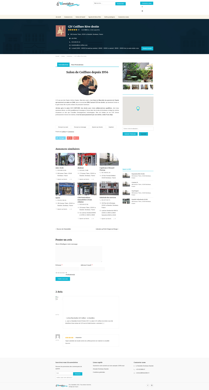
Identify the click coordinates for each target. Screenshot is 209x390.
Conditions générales (99, 372)
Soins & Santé (80, 17)
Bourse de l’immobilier (63, 229)
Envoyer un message (80, 127)
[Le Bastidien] (74, 4)
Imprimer (111, 127)
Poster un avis (147, 48)
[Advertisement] (138, 152)
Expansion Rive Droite (138, 174)
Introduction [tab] (63, 65)
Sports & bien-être (94, 17)
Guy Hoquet (135, 191)
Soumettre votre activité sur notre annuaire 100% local (108, 365)
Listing (63, 56)
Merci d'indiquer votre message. (67, 244)
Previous (124, 87)
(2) (78, 29)
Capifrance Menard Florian (107, 169)
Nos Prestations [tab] (77, 65)
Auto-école (60, 168)
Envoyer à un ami (63, 127)
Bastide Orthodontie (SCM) (140, 199)
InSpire (76, 386)
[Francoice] (58, 336)
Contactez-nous (146, 3)
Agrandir (143, 134)
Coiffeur (63, 131)
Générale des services (108, 197)
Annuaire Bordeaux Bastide (101, 369)
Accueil (58, 17)
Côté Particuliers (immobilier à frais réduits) (85, 200)
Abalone (81, 168)
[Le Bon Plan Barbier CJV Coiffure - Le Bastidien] (58, 305)
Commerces (68, 17)
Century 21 (135, 182)
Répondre (67, 343)
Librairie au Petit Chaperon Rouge (107, 229)
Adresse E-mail (87, 265)
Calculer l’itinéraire (130, 134)
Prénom (59, 265)
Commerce (69, 56)
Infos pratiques (109, 17)
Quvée (58, 198)
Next (152, 87)
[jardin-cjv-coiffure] (138, 72)
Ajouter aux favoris (97, 127)
